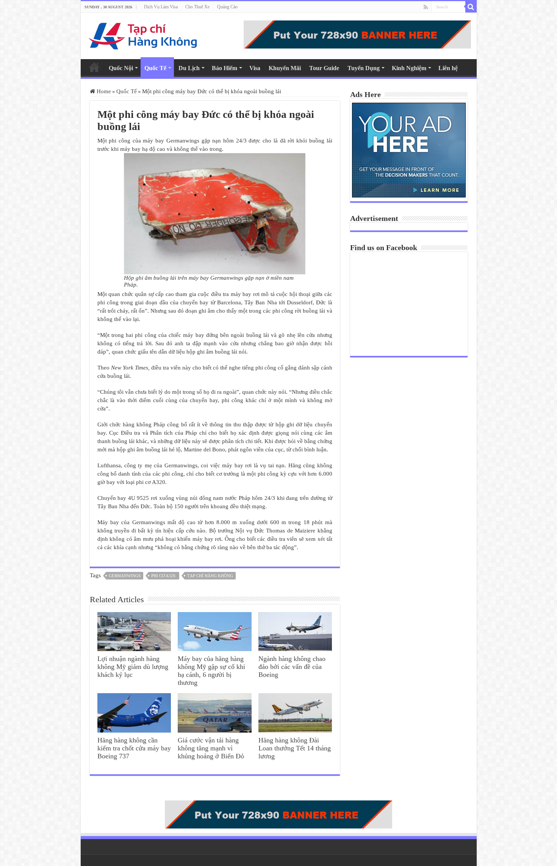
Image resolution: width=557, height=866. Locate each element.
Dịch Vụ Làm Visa (161, 6)
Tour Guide (324, 68)
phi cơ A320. (164, 575)
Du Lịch (189, 68)
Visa (254, 68)
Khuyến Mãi (285, 68)
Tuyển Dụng (363, 68)
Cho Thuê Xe (197, 6)
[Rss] (426, 7)
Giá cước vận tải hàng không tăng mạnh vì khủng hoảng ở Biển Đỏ (211, 748)
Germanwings (125, 575)
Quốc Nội (121, 68)
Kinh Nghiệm (409, 68)
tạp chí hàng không (210, 575)
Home (94, 67)
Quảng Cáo (227, 6)
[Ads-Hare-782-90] (357, 34)
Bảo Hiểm (224, 68)
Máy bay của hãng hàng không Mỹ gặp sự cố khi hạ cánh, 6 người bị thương (211, 670)
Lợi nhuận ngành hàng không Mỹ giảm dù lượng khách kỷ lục (132, 666)
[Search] (471, 7)
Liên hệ (448, 68)
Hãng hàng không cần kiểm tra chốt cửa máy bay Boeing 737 (134, 748)
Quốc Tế (155, 68)
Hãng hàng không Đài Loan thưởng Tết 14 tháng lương (294, 748)
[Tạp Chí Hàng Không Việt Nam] (143, 34)
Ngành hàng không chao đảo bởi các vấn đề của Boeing (291, 666)
